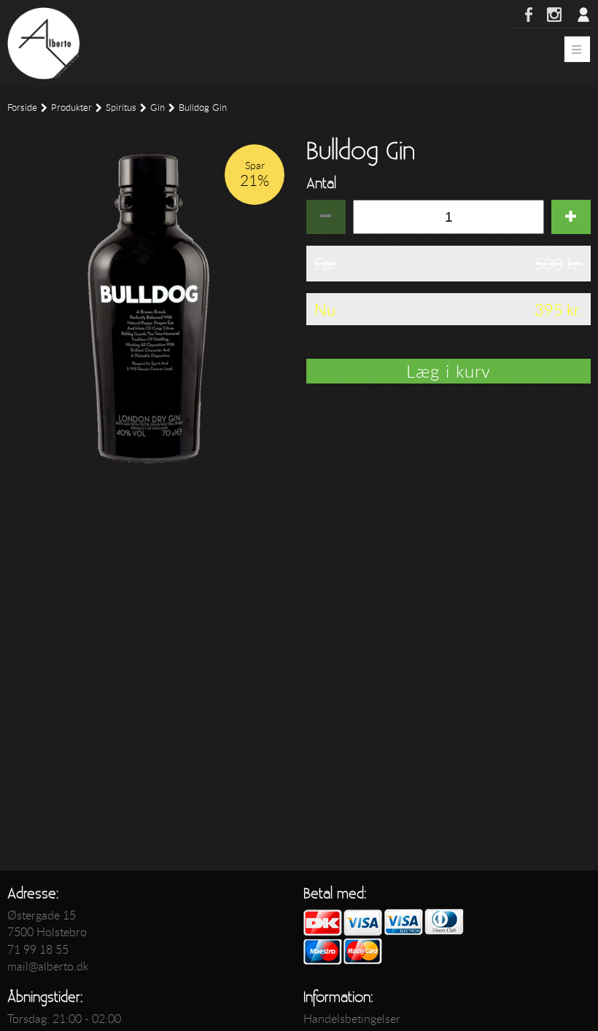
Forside (22, 107)
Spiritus (121, 107)
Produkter (71, 107)
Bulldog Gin (203, 107)
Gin (157, 107)
